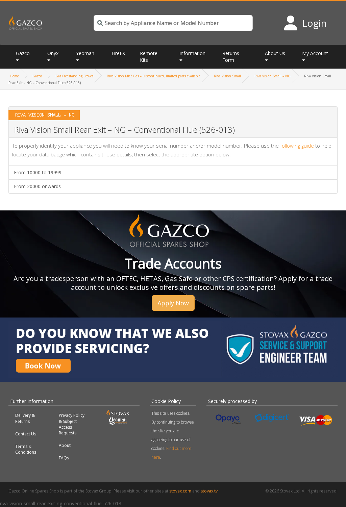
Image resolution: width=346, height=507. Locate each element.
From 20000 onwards (37, 186)
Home (14, 76)
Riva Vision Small (227, 76)
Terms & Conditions (25, 449)
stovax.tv (209, 491)
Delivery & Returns (25, 418)
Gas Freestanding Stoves (74, 76)
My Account (315, 53)
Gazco (37, 76)
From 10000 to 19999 (37, 172)
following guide (297, 145)
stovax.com (180, 491)
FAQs (64, 458)
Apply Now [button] (173, 303)
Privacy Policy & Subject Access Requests (71, 423)
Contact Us (25, 434)
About (65, 445)
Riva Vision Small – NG (272, 76)
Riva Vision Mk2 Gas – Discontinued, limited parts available (153, 76)
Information (192, 53)
